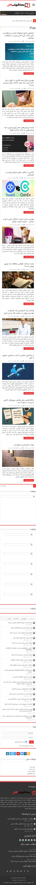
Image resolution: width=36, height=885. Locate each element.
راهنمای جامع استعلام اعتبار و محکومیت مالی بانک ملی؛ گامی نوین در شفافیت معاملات (18, 36)
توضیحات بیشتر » (29, 73)
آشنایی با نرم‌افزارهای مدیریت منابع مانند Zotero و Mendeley (19, 649)
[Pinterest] (18, 753)
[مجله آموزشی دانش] (18, 5)
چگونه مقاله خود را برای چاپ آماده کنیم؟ (21, 655)
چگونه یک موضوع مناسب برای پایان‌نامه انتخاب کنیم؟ (18, 704)
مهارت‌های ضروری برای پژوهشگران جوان (21, 628)
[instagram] (14, 753)
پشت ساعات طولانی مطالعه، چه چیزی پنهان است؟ (19, 265)
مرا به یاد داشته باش (20, 742)
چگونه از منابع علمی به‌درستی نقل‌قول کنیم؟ (21, 665)
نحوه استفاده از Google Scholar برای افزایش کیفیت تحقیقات (18, 671)
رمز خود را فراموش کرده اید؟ (26, 746)
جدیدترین (31, 619)
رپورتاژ (21, 41)
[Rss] (28, 753)
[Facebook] (25, 753)
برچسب (9, 619)
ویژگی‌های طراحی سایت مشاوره (23, 829)
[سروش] (7, 753)
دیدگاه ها (16, 619)
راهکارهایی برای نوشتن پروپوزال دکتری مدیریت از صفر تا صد (19, 401)
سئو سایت (32, 767)
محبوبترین (23, 619)
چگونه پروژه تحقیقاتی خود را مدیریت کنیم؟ (21, 633)
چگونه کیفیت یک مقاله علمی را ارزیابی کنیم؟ (20, 694)
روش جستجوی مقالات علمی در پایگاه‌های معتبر (20, 699)
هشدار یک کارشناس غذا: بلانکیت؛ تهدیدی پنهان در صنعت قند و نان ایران (19, 312)
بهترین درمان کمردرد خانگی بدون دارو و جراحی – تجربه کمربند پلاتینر (18, 220)
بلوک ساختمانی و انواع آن (24, 445)
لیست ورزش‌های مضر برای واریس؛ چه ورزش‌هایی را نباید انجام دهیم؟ (19, 129)
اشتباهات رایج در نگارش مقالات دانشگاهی (21, 660)
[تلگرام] (10, 753)
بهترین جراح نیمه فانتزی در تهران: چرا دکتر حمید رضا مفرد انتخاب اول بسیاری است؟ (18, 83)
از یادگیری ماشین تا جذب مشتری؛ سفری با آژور (18, 356)
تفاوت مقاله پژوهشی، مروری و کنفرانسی (21, 689)
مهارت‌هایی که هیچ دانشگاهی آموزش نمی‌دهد (20, 623)
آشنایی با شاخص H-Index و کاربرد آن (22, 677)
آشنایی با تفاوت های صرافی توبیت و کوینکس (20, 173)
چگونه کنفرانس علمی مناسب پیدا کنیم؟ (22, 643)
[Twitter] (21, 753)
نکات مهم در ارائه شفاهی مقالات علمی (22, 20)
